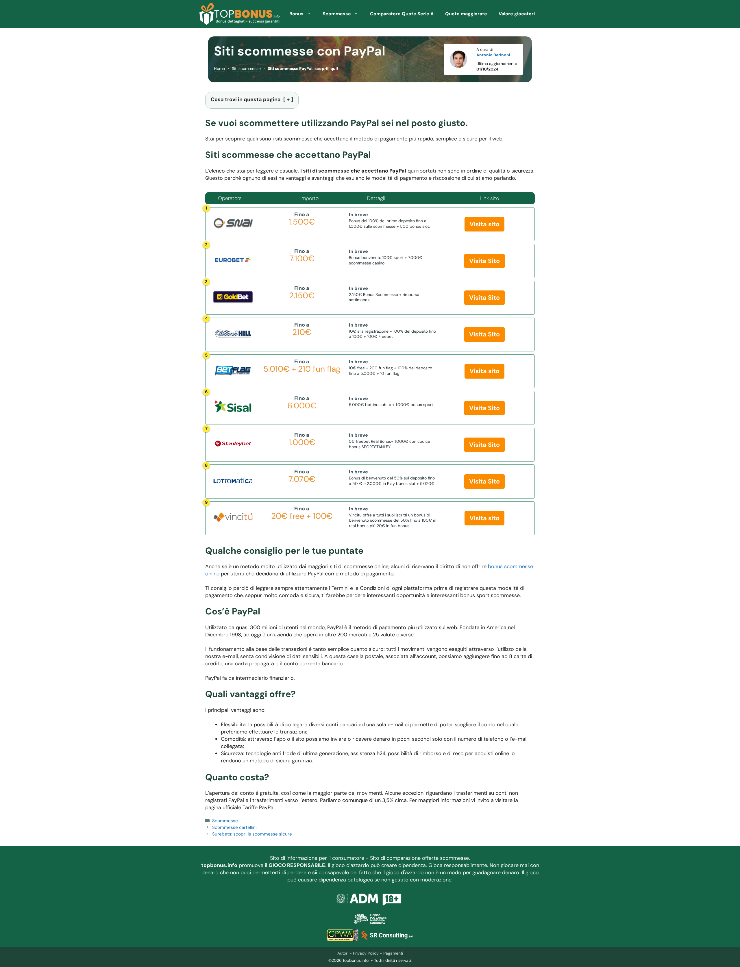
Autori (342, 953)
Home (219, 68)
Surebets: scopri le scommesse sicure (252, 834)
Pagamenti (393, 953)
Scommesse (337, 14)
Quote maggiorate (466, 14)
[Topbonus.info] (239, 14)
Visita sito (484, 224)
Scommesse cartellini (234, 827)
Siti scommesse (246, 68)
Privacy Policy (366, 953)
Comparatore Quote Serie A (402, 14)
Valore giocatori (517, 14)
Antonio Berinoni (493, 55)
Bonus (296, 14)
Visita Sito (484, 261)
